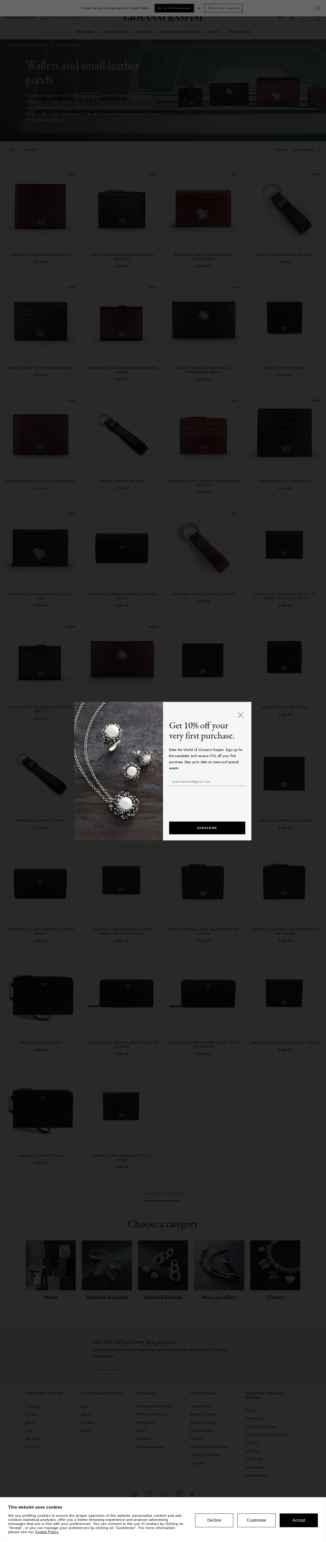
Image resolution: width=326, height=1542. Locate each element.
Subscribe (207, 828)
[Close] (241, 715)
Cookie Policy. (47, 1532)
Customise (256, 1520)
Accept (299, 1520)
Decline (214, 1520)
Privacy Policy (225, 794)
